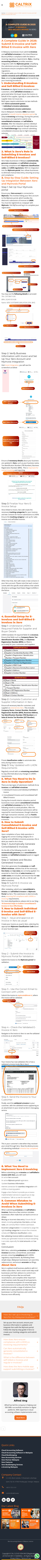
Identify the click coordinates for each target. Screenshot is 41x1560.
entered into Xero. (17, 708)
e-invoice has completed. (29, 1148)
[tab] (20, 1316)
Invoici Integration (12, 365)
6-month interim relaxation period (22, 114)
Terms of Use (26, 1558)
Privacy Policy (15, 1558)
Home (3, 13)
